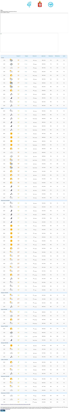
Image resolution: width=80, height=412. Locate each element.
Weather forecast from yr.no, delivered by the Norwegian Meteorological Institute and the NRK (15, 404)
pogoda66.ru (2, 409)
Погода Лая (7, 409)
